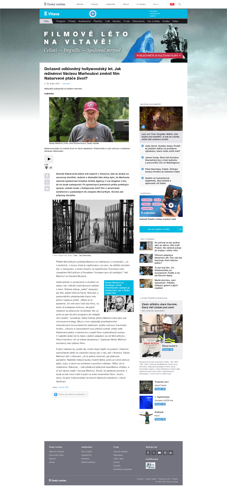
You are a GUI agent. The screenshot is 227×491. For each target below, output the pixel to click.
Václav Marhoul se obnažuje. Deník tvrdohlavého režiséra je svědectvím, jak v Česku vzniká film (117, 287)
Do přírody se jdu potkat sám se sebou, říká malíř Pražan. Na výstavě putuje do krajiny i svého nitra (168, 246)
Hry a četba (154, 21)
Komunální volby (56, 455)
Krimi (156, 200)
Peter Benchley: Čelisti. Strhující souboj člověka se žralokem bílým (162, 170)
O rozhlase (141, 4)
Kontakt (117, 466)
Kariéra (117, 462)
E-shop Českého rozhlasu (153, 298)
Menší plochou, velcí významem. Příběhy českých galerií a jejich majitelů (166, 284)
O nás (127, 21)
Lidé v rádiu (119, 459)
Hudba (166, 21)
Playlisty (98, 21)
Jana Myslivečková (77, 143)
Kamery (153, 16)
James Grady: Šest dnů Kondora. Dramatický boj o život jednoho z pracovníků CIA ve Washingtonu (162, 160)
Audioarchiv (155, 14)
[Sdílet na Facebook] (47, 175)
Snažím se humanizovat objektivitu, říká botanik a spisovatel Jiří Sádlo (158, 181)
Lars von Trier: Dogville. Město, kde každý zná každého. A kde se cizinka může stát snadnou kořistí (160, 137)
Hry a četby (146, 200)
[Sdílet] (51, 167)
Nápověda (118, 455)
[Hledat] (179, 4)
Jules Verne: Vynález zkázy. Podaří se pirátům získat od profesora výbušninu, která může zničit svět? (162, 148)
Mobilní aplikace (88, 462)
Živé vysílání (146, 208)
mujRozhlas (110, 4)
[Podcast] (46, 167)
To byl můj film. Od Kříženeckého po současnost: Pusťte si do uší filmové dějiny (167, 271)
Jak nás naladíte (121, 451)
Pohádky (145, 204)
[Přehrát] (48, 159)
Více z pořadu (147, 239)
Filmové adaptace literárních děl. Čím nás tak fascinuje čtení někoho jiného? (168, 259)
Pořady (72, 21)
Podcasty (85, 459)
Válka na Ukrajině (56, 451)
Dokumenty (139, 21)
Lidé (107, 21)
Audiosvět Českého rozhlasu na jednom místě (158, 219)
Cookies (140, 479)
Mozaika (66, 84)
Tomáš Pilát (64, 387)
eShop (52, 462)
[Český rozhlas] (54, 4)
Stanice (126, 4)
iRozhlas (80, 4)
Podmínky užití (164, 479)
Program (94, 4)
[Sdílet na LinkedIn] (47, 188)
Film (46, 21)
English (175, 479)
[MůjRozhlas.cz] (49, 94)
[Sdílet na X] (47, 182)
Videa (175, 21)
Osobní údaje (151, 479)
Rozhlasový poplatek (123, 469)
